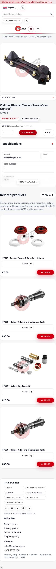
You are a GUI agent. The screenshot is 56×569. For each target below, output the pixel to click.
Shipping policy (11, 536)
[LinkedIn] (23, 508)
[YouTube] (6, 508)
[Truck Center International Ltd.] (20, 29)
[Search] (51, 14)
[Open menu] (38, 29)
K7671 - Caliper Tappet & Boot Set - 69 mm (23, 258)
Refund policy (11, 524)
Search (9, 493)
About (8, 488)
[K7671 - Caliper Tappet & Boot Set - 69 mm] (28, 236)
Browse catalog (30, 119)
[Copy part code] (31, 264)
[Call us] (22, 7)
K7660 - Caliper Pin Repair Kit (16, 386)
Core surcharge (35, 493)
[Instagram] (12, 508)
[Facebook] (17, 508)
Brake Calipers (13, 498)
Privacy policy (11, 528)
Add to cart (28, 133)
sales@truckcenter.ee (14, 546)
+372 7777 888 (12, 550)
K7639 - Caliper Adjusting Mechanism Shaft (23, 322)
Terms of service (12, 532)
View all (48, 195)
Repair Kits (32, 498)
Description (8, 97)
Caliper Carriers (14, 503)
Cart (48, 132)
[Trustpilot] (29, 508)
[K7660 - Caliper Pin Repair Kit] (28, 364)
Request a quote (10, 119)
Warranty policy (36, 488)
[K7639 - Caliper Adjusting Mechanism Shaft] (28, 300)
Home (4, 37)
